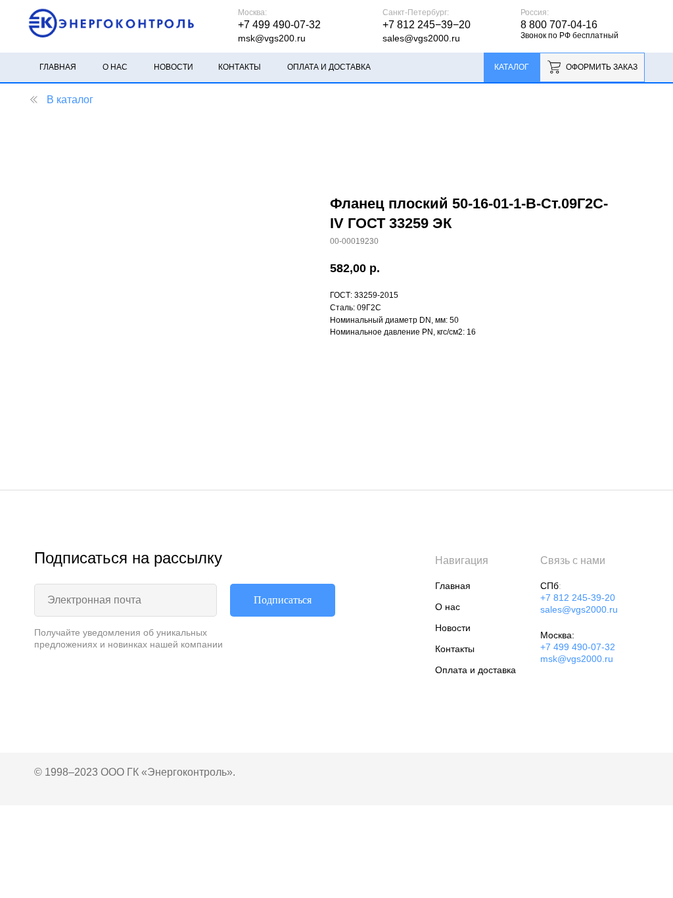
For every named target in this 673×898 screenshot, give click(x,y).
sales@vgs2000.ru (421, 38)
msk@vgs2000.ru (576, 658)
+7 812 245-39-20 (577, 597)
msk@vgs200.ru (272, 38)
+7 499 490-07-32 (577, 647)
